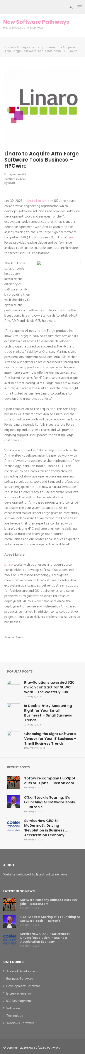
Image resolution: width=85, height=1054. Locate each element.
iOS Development (18, 1001)
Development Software (23, 986)
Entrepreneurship (30, 47)
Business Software (19, 978)
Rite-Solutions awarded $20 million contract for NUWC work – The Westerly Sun (49, 687)
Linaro (8, 564)
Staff (11, 183)
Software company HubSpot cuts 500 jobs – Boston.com (49, 781)
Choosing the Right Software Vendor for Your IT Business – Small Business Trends (50, 738)
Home (9, 47)
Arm (72, 237)
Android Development (22, 971)
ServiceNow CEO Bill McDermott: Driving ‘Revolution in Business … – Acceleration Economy (47, 828)
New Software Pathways (36, 22)
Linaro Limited (37, 201)
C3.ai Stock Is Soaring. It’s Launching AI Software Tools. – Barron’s (50, 802)
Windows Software (20, 1023)
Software (13, 1008)
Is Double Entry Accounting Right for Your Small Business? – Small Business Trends (48, 713)
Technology (14, 1016)
